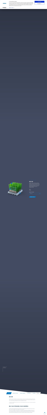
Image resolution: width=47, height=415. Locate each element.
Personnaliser (39, 3)
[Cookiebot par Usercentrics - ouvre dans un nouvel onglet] (4, 7)
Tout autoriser (39, 1)
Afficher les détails (11, 7)
